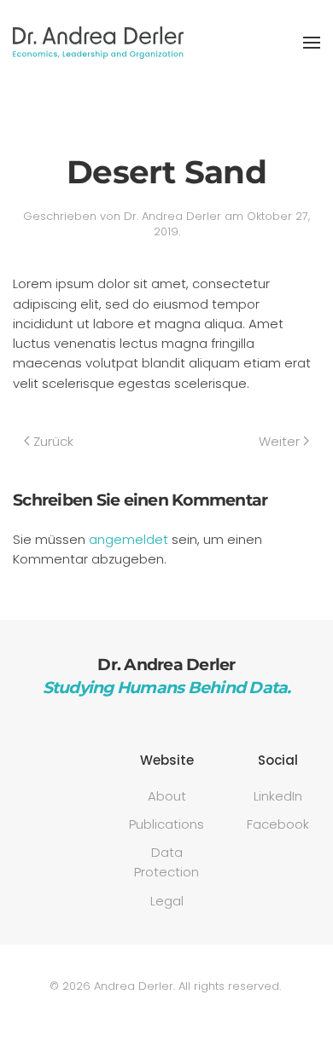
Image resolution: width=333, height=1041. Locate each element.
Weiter (279, 441)
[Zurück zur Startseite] (98, 43)
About (167, 796)
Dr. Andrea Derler (172, 216)
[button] (311, 43)
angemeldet (128, 539)
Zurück (53, 441)
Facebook (278, 824)
